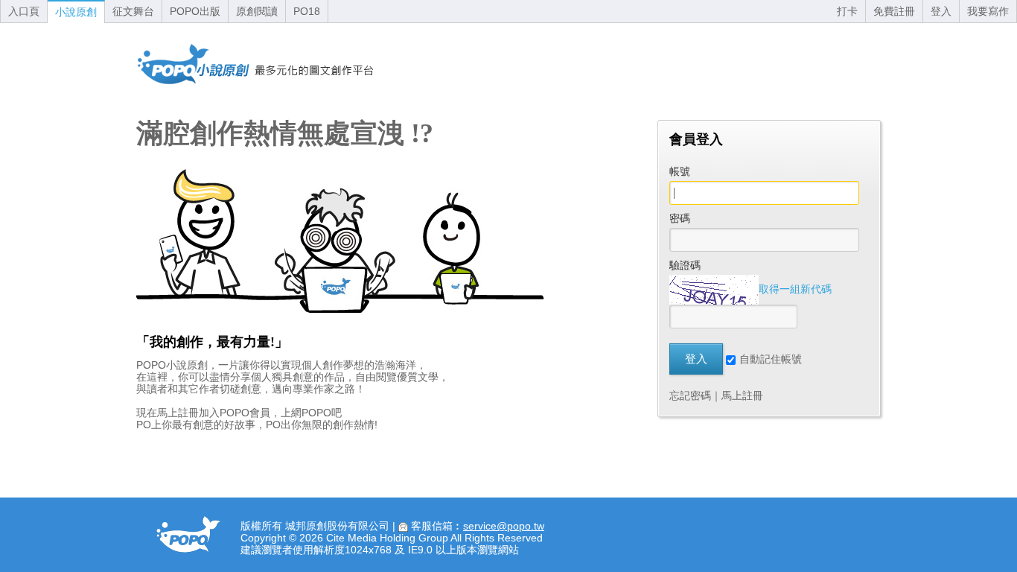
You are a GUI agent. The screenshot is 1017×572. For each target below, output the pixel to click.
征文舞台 (133, 11)
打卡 (847, 11)
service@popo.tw (503, 526)
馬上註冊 (742, 395)
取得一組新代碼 (795, 289)
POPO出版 (195, 11)
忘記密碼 (690, 395)
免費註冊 (894, 11)
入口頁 (23, 11)
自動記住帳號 (770, 359)
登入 (941, 11)
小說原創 (76, 12)
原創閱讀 (257, 11)
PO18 (306, 11)
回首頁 (255, 64)
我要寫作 (988, 11)
